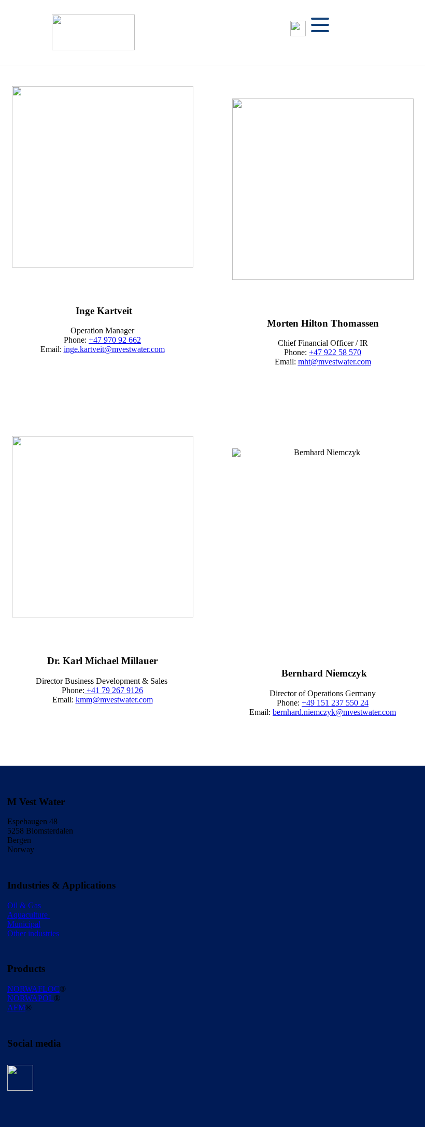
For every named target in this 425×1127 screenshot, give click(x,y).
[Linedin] (298, 28)
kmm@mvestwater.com (114, 699)
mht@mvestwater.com (334, 361)
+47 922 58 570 (335, 352)
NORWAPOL (30, 998)
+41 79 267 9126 (113, 690)
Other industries (33, 933)
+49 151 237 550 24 (335, 702)
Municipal (23, 924)
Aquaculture (28, 914)
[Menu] (320, 24)
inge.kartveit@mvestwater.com (114, 349)
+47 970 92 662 (115, 339)
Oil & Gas (24, 905)
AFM (16, 1007)
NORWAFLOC (33, 988)
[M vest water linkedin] (20, 1078)
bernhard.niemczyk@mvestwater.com (334, 712)
